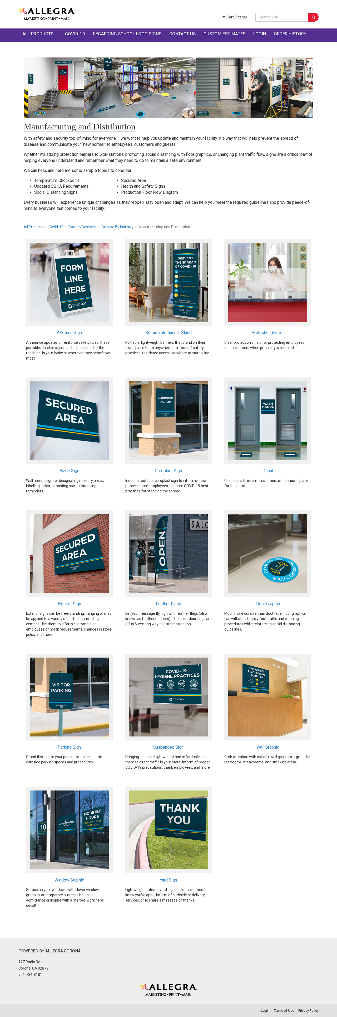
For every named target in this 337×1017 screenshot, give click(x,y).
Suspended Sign (168, 747)
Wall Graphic (267, 747)
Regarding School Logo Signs (127, 33)
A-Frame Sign (69, 332)
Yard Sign (168, 880)
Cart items (236, 17)
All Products (38, 33)
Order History (290, 33)
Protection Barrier (267, 332)
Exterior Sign (69, 603)
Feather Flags (168, 603)
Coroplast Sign (168, 470)
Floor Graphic (268, 603)
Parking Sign (69, 747)
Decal (267, 470)
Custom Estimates (224, 33)
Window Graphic (69, 880)
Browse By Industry (117, 227)
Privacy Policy (308, 1011)
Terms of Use (284, 1011)
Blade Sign (69, 470)
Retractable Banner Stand (168, 332)
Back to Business (82, 227)
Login (259, 33)
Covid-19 (75, 33)
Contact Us (182, 33)
